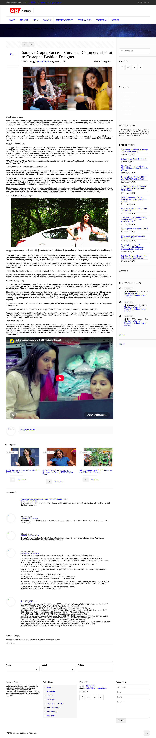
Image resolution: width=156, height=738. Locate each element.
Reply (108, 499)
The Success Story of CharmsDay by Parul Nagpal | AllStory (135, 295)
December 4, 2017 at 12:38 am (30, 602)
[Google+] (142, 2)
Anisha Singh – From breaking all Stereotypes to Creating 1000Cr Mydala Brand (58, 472)
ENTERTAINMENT (131, 92)
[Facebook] (138, 2)
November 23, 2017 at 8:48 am (30, 536)
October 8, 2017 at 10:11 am (29, 518)
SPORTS (126, 100)
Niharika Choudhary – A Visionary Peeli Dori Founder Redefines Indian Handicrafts (132, 247)
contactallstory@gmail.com (50, 2)
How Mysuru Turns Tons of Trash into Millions (134, 209)
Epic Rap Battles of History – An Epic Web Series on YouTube (133, 257)
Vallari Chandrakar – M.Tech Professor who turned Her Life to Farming (96, 471)
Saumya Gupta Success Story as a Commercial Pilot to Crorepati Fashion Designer (129, 32)
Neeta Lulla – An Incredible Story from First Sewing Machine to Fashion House (134, 220)
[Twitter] (145, 2)
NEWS (126, 96)
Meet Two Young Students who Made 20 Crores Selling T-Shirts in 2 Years (134, 168)
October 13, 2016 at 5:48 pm (29, 501)
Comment (10, 644)
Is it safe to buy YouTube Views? (133, 159)
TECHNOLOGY (130, 107)
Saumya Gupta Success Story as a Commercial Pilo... (42, 499)
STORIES (127, 103)
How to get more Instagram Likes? (134, 229)
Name (21, 665)
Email (57, 665)
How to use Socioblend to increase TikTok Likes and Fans (134, 151)
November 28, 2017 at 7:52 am (30, 553)
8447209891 (31, 2)
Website (81, 665)
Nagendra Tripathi (42, 62)
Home (128, 29)
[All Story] (21, 10)
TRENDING (128, 111)
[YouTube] (148, 2)
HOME (50, 687)
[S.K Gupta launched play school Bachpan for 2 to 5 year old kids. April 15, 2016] (2, 728)
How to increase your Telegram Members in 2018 (133, 237)
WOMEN (140, 29)
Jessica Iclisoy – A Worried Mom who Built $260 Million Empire (22, 471)
